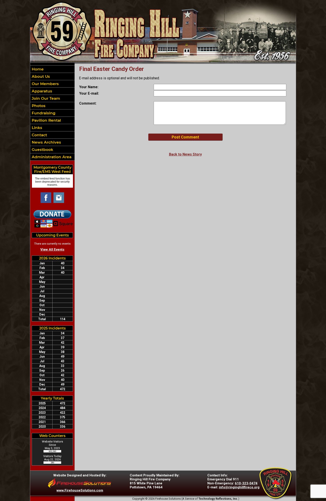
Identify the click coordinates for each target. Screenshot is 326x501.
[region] (52, 113)
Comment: (87, 103)
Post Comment (185, 137)
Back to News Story (185, 154)
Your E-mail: (89, 93)
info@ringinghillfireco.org (239, 487)
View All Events (52, 249)
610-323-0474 (246, 483)
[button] (52, 76)
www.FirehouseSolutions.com (80, 490)
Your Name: (88, 87)
